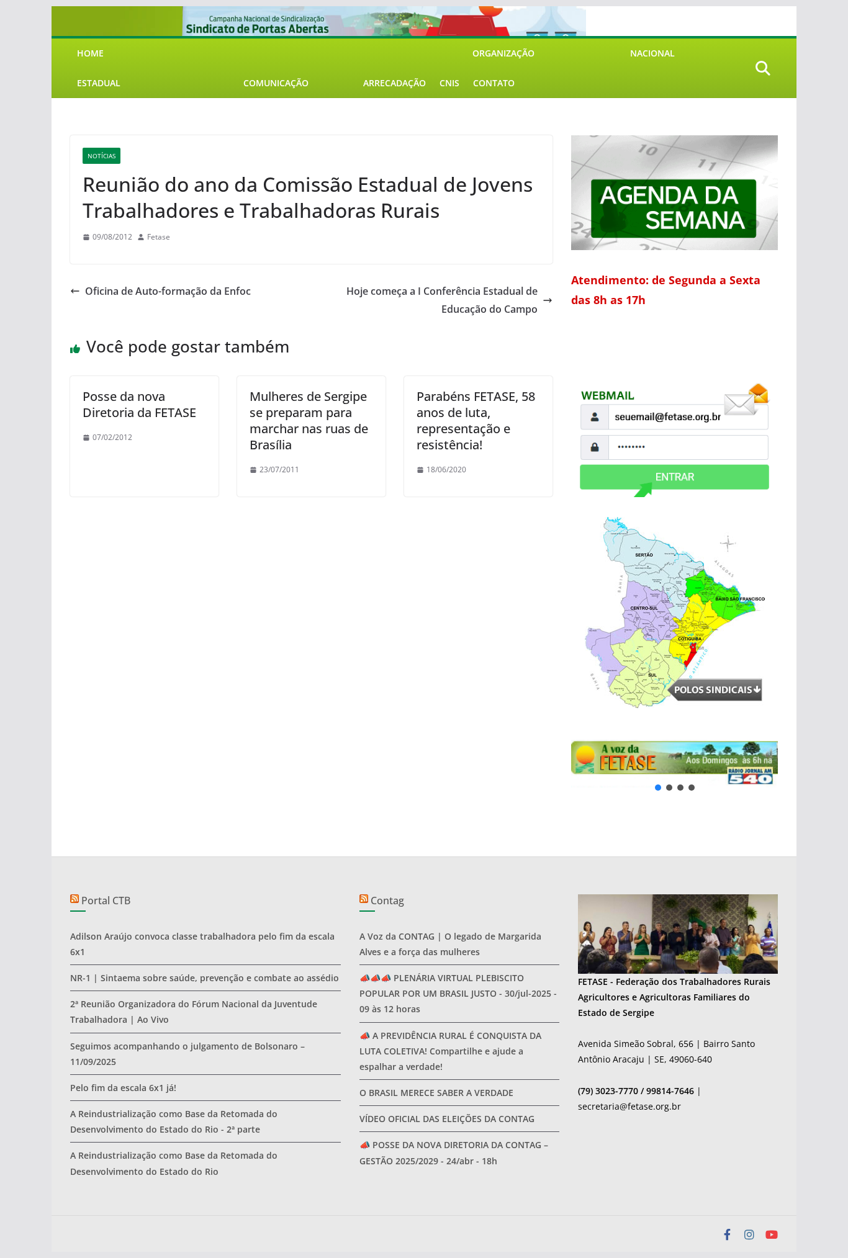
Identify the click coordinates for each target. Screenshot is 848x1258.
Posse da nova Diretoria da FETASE (139, 404)
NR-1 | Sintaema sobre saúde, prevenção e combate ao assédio (204, 978)
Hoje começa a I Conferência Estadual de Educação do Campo (442, 300)
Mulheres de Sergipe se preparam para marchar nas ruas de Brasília (309, 420)
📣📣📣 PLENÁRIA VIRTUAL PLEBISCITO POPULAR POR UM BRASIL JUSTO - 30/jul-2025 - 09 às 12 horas (458, 993)
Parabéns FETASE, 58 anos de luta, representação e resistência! (476, 420)
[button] (674, 763)
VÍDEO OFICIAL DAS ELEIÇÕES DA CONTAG (447, 1119)
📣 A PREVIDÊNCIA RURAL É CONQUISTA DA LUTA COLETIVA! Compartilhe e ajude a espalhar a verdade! (450, 1051)
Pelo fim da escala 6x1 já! (123, 1088)
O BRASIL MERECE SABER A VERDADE (436, 1093)
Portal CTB (105, 900)
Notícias (101, 155)
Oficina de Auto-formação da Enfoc (168, 291)
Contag (387, 900)
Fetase (158, 236)
